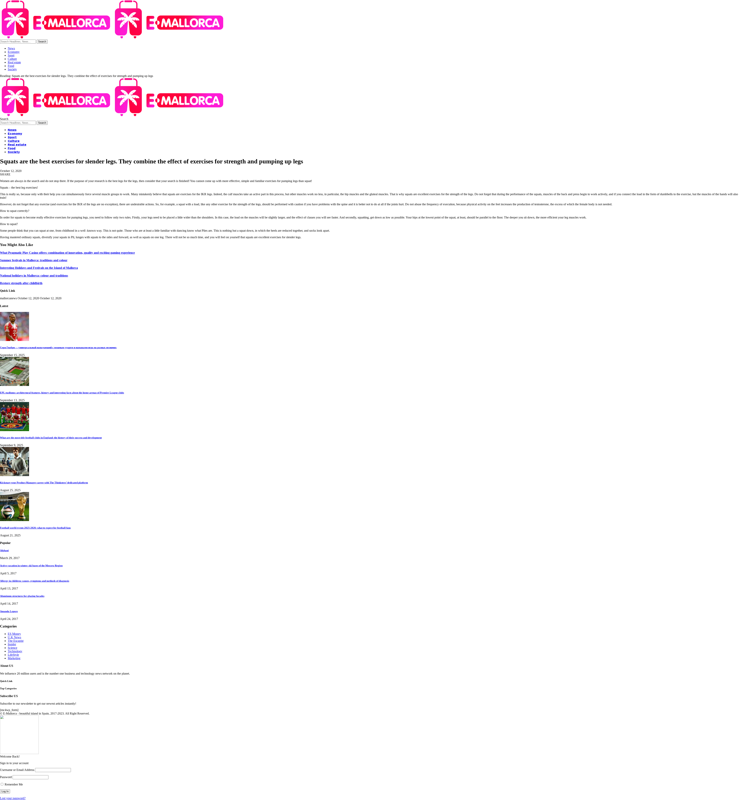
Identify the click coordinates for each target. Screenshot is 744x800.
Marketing (14, 658)
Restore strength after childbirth (21, 283)
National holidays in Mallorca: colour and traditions (34, 275)
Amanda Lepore (9, 611)
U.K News (14, 637)
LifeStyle (13, 654)
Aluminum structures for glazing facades (22, 596)
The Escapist (15, 640)
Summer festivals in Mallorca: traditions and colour (33, 260)
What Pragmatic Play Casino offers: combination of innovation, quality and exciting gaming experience (67, 252)
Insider (12, 644)
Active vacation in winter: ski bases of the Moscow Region (31, 565)
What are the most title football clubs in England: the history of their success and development (51, 437)
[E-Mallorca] (113, 37)
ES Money (14, 633)
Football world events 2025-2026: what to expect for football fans (35, 527)
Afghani (4, 550)
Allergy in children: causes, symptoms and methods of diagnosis (34, 580)
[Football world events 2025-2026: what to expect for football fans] (14, 520)
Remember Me (13, 784)
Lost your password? (13, 798)
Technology (15, 651)
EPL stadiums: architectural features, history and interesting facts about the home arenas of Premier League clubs (62, 392)
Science (12, 647)
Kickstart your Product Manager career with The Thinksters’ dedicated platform (44, 482)
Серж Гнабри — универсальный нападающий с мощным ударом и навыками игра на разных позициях (58, 347)
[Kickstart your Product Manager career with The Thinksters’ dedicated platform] (14, 475)
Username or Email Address (17, 770)
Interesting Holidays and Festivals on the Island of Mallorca (39, 267)
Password (6, 777)
